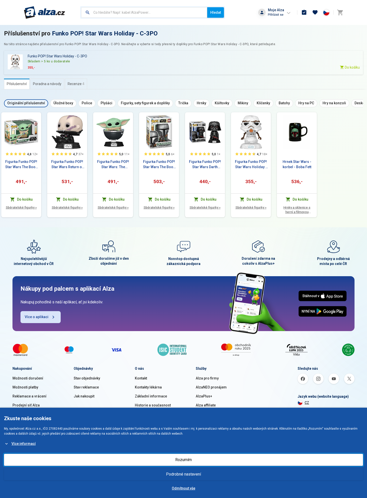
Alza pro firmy (207, 378)
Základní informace (151, 396)
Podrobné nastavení (183, 474)
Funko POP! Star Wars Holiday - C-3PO (105, 33)
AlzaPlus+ (204, 396)
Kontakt (141, 378)
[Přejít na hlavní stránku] (44, 12)
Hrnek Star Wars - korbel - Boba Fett (297, 164)
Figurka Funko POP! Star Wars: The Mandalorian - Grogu (113, 165)
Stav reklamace (86, 387)
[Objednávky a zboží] (304, 12)
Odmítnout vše (183, 488)
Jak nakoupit (84, 396)
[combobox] (144, 12)
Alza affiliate (206, 405)
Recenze (76, 84)
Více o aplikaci (36, 317)
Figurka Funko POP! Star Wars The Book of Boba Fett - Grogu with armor (21, 165)
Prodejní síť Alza (26, 405)
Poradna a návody (47, 84)
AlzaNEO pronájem (211, 387)
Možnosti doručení (27, 378)
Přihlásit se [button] (275, 14)
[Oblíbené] (315, 12)
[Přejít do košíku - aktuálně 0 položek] (340, 12)
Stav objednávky (87, 378)
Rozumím (183, 459)
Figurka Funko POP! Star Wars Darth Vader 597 (205, 165)
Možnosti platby (25, 387)
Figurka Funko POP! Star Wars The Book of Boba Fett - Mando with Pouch (159, 165)
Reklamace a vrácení (29, 396)
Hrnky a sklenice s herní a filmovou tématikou (296, 210)
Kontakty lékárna (148, 387)
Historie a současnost (153, 405)
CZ (307, 403)
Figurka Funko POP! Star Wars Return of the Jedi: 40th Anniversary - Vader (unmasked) (67, 165)
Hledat (215, 12)
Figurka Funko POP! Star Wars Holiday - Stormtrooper (251, 165)
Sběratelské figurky (21, 207)
